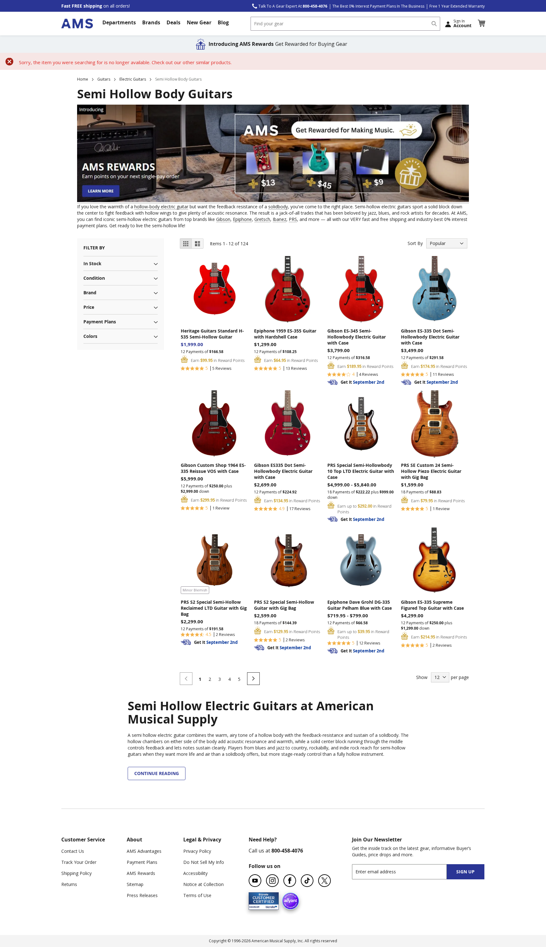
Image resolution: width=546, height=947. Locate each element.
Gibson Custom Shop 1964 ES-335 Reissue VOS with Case (213, 468)
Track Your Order (78, 862)
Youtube (255, 880)
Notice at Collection (203, 884)
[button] (481, 23)
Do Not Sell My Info (203, 862)
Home (82, 79)
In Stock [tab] (92, 263)
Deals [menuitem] (173, 22)
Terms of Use (197, 895)
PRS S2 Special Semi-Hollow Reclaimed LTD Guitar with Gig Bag (214, 608)
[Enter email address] (405, 872)
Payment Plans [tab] (99, 322)
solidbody (278, 207)
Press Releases (142, 895)
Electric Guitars (132, 79)
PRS (293, 219)
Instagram (272, 880)
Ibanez (279, 219)
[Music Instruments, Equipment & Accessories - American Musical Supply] (77, 24)
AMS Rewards (141, 873)
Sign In (462, 23)
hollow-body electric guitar (161, 207)
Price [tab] (88, 307)
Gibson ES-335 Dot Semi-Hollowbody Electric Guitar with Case (430, 337)
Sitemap (135, 884)
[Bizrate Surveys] (270, 906)
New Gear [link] (199, 22)
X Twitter (324, 880)
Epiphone (242, 219)
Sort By (415, 243)
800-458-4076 (287, 850)
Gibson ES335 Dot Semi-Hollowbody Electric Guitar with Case (283, 471)
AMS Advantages (144, 851)
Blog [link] (223, 22)
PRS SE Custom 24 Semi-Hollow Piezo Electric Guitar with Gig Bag (431, 471)
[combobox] (345, 24)
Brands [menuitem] (151, 22)
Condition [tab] (94, 278)
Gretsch (262, 219)
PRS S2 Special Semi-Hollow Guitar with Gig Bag (284, 605)
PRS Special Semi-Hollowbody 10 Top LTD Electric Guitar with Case (360, 471)
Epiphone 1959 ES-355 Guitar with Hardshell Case (285, 334)
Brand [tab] (89, 293)
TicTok (307, 880)
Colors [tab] (90, 336)
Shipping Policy (76, 873)
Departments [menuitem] (119, 22)
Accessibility (195, 873)
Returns (69, 884)
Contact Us (72, 851)
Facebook (289, 880)
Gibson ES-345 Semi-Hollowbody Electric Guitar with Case (356, 337)
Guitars (103, 79)
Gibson (223, 219)
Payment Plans (142, 862)
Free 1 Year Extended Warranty (457, 6)
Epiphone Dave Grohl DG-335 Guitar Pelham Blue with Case (359, 605)
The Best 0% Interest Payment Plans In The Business (378, 6)
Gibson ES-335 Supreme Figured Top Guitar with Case (432, 605)
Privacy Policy (197, 851)
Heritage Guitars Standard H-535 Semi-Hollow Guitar (212, 334)
